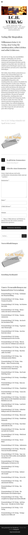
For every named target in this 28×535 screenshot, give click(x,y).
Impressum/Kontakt (15, 532)
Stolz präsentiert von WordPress (9, 527)
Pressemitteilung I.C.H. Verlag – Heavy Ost (13, 347)
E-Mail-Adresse (6, 206)
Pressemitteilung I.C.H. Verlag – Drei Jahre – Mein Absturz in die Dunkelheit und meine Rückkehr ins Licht (14, 398)
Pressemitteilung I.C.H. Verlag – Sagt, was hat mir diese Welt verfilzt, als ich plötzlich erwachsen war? (13, 455)
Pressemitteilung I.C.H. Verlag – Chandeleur (14, 388)
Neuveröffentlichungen (9, 243)
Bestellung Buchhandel (9, 275)
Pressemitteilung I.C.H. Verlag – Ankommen (13, 445)
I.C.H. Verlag (14, 19)
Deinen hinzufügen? (12, 163)
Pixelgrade (16, 529)
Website (3, 212)
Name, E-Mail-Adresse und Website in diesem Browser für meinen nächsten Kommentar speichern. (13, 220)
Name (3, 200)
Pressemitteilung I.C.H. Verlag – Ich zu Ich (13, 477)
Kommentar (5, 180)
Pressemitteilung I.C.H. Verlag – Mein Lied (13, 415)
